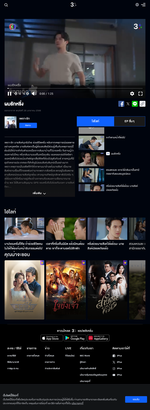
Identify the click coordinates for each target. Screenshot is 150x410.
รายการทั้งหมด (33, 355)
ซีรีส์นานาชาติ (13, 362)
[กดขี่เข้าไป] (24, 290)
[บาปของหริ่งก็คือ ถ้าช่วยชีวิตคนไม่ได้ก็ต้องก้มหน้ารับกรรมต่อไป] (24, 229)
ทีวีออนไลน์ (69, 355)
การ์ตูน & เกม (13, 368)
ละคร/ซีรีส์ (11, 355)
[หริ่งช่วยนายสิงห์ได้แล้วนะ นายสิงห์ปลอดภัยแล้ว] (107, 229)
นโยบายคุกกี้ (85, 381)
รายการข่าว (50, 362)
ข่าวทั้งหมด (49, 355)
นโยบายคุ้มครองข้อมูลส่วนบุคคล (93, 375)
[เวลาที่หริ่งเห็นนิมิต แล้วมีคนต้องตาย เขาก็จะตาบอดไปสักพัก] (66, 229)
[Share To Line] (135, 104)
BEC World (85, 355)
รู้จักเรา (83, 362)
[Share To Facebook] (121, 104)
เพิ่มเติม (37, 194)
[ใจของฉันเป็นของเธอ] (107, 290)
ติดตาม (28, 125)
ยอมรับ (136, 399)
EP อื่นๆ (129, 121)
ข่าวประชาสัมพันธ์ (52, 368)
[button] (33, 58)
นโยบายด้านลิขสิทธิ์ (88, 368)
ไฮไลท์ (95, 121)
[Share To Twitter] (128, 104)
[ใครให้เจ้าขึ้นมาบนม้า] (66, 290)
